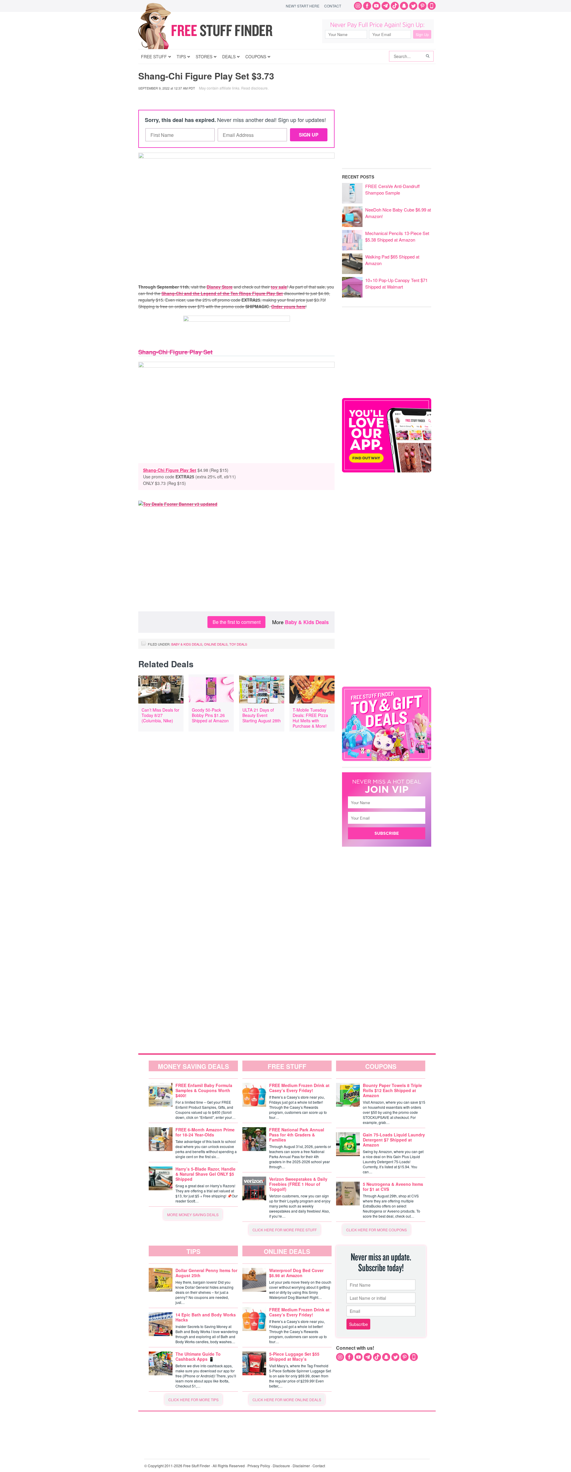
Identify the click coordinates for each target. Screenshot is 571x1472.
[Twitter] (413, 6)
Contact (332, 5)
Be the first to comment (237, 621)
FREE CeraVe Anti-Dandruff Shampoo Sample (392, 189)
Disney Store (220, 287)
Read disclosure (254, 87)
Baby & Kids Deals (307, 622)
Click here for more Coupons (376, 1229)
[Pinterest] (422, 6)
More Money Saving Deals (193, 1214)
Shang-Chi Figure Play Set (169, 470)
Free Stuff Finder (217, 30)
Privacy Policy (258, 1465)
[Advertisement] (236, 563)
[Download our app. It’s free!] (386, 471)
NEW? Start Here (302, 5)
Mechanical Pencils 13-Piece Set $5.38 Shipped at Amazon (397, 236)
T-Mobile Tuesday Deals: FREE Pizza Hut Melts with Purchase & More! (310, 718)
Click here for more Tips (193, 1399)
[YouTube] (376, 6)
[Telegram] (386, 6)
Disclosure (281, 1465)
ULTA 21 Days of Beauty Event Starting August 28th (261, 715)
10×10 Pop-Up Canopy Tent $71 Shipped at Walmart (396, 283)
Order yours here (288, 306)
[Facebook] (367, 6)
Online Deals (216, 644)
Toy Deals (238, 644)
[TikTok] (395, 6)
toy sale (279, 287)
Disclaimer (301, 1465)
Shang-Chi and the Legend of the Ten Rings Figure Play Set (222, 293)
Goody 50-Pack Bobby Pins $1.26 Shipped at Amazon (210, 715)
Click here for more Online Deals (286, 1399)
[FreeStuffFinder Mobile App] (432, 6)
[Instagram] (358, 6)
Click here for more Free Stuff (284, 1229)
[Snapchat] (404, 6)
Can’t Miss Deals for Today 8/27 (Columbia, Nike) (160, 715)
